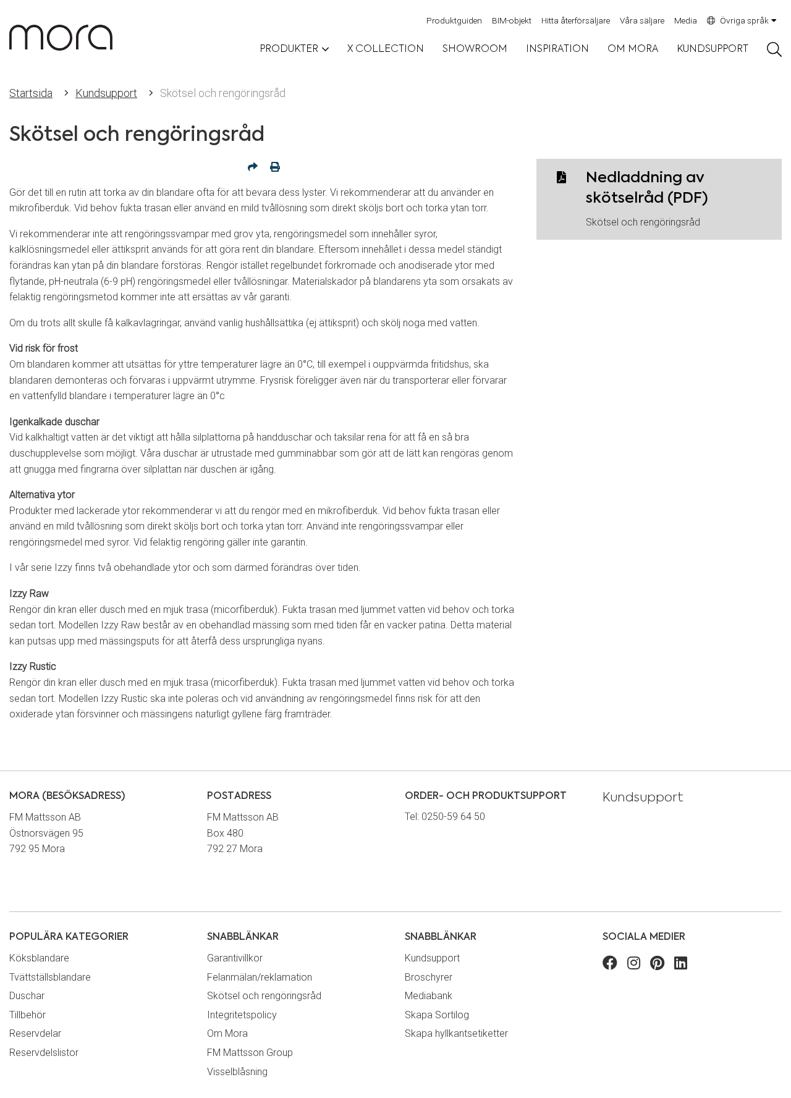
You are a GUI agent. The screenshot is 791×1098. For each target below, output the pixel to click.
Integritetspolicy (242, 1015)
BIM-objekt (511, 20)
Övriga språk (744, 20)
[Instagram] (633, 965)
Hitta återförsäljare (575, 20)
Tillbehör (27, 1015)
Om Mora (632, 49)
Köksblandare (39, 958)
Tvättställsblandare (50, 977)
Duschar (26, 996)
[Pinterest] (657, 965)
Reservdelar (35, 1033)
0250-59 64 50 (453, 816)
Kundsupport (712, 49)
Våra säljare (642, 20)
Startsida (31, 93)
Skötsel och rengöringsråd (643, 222)
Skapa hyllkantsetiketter (456, 1033)
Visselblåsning (237, 1072)
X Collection (385, 49)
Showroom (474, 49)
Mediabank (428, 996)
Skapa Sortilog (437, 1015)
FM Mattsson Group (250, 1052)
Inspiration (557, 49)
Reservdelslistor (43, 1052)
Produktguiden (454, 20)
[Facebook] (610, 965)
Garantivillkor (235, 958)
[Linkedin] (680, 965)
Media (685, 20)
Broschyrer (428, 977)
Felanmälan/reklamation (259, 977)
